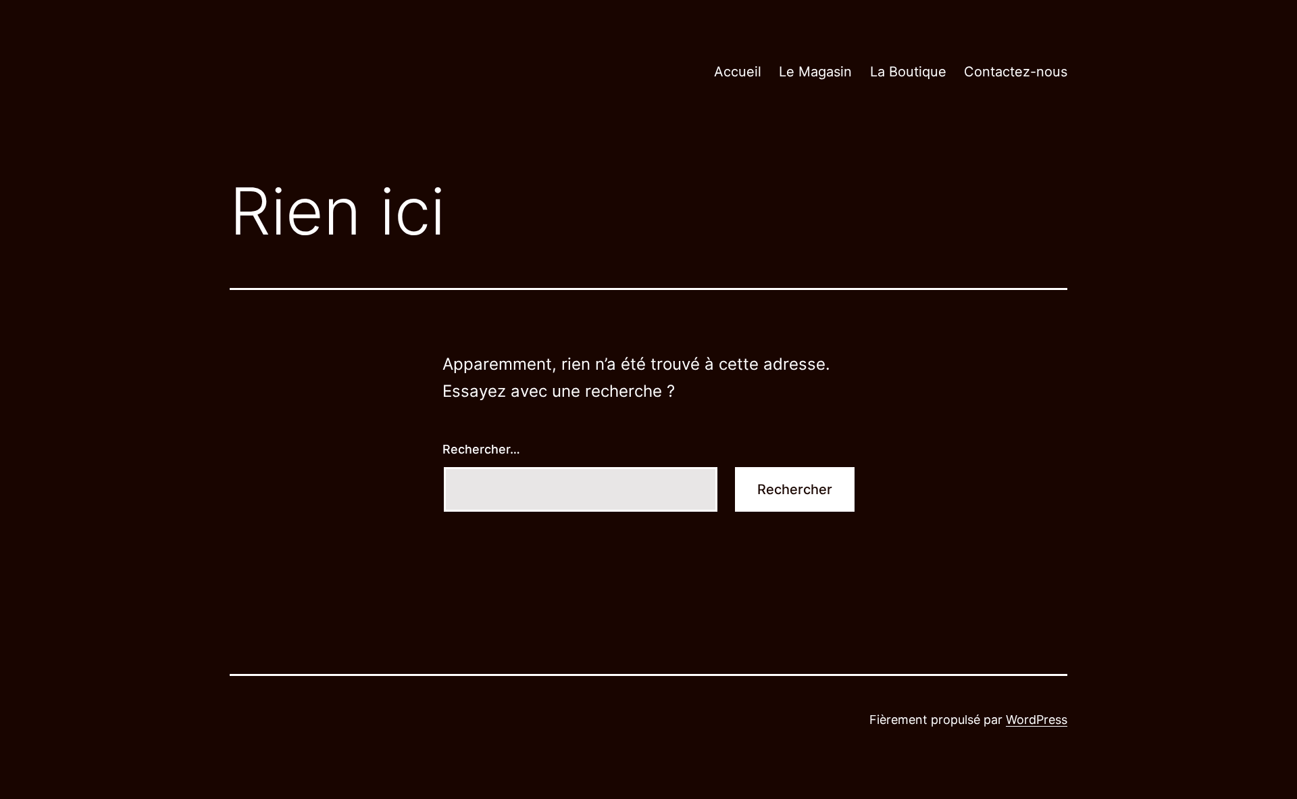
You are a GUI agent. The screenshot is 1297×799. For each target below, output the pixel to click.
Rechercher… (481, 449)
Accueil (737, 72)
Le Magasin (815, 72)
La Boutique (908, 72)
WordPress (1036, 719)
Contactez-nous (1015, 72)
